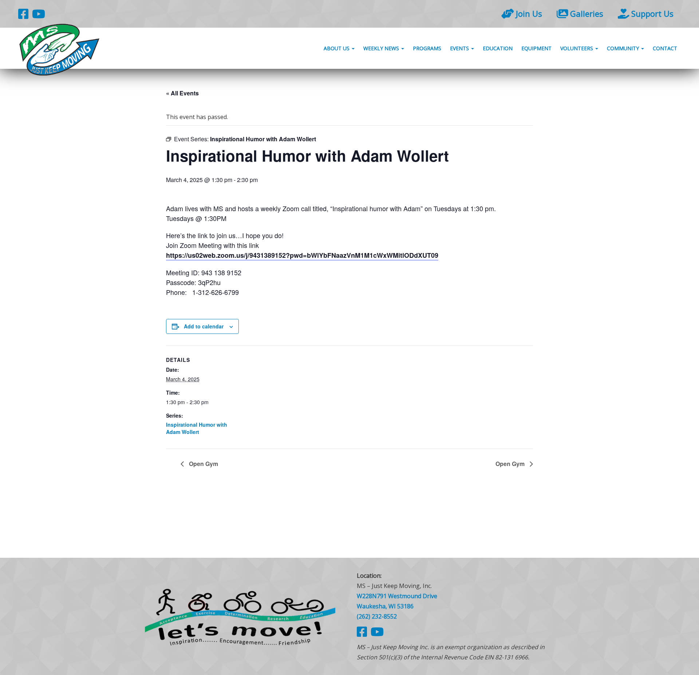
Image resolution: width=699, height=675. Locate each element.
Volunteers (577, 48)
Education (498, 48)
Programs (427, 48)
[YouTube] (38, 13)
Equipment (536, 48)
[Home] (240, 616)
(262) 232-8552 (377, 616)
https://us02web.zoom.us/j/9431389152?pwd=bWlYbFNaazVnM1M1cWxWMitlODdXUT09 (302, 255)
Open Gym (202, 463)
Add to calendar (204, 326)
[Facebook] (23, 13)
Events (460, 48)
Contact (665, 48)
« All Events (182, 93)
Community (623, 48)
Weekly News (381, 48)
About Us (337, 48)
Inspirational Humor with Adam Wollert (196, 428)
